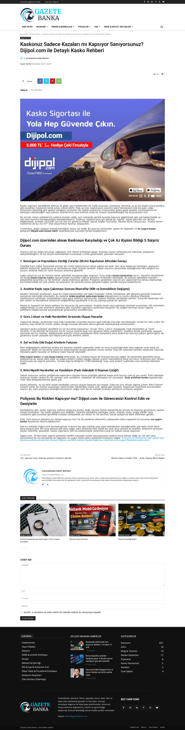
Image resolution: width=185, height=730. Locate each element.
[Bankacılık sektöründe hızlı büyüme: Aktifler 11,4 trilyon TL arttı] (77, 645)
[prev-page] (22, 548)
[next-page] (26, 548)
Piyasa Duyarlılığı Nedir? (127, 539)
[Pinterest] (155, 2)
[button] (161, 26)
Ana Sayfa (24, 34)
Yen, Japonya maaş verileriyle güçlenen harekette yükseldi (45, 458)
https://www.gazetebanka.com (53, 475)
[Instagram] (148, 2)
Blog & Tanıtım (35, 34)
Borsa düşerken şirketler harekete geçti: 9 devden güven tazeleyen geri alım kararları (99, 658)
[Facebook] (144, 2)
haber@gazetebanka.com (76, 716)
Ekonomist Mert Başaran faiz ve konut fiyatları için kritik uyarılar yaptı (99, 672)
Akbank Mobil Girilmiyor (78, 539)
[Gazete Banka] (42, 15)
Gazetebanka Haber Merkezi (37, 58)
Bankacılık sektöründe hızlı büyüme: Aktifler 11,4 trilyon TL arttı (99, 644)
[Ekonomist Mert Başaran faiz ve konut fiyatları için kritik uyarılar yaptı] (77, 673)
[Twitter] (159, 2)
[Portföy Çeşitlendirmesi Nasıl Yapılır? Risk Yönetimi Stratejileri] (43, 520)
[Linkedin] (152, 2)
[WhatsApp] (58, 81)
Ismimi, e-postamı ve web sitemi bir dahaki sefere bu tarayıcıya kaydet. (62, 612)
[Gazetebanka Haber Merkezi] (22, 58)
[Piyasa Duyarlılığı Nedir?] (141, 520)
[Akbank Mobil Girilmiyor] (92, 520)
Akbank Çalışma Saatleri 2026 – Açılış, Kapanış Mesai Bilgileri (138, 458)
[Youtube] (163, 2)
